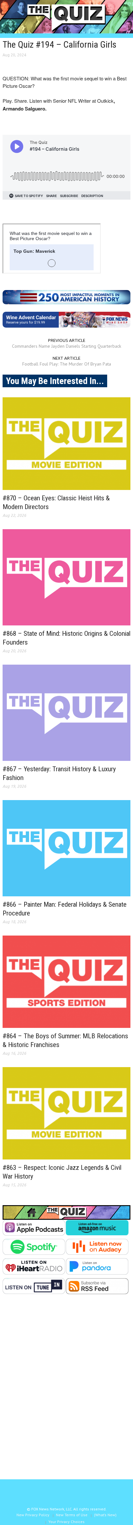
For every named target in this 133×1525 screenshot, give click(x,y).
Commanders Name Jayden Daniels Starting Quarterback (66, 346)
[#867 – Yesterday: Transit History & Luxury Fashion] (66, 713)
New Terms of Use (71, 1514)
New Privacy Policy (32, 1514)
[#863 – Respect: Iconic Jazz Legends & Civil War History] (66, 1113)
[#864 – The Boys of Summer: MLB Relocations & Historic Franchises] (66, 982)
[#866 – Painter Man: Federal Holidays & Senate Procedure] (66, 848)
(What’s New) (105, 1514)
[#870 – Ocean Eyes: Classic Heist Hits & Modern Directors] (66, 443)
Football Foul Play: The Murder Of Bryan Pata (66, 364)
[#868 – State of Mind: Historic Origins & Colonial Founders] (66, 577)
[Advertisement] (66, 1392)
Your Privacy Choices (66, 1521)
